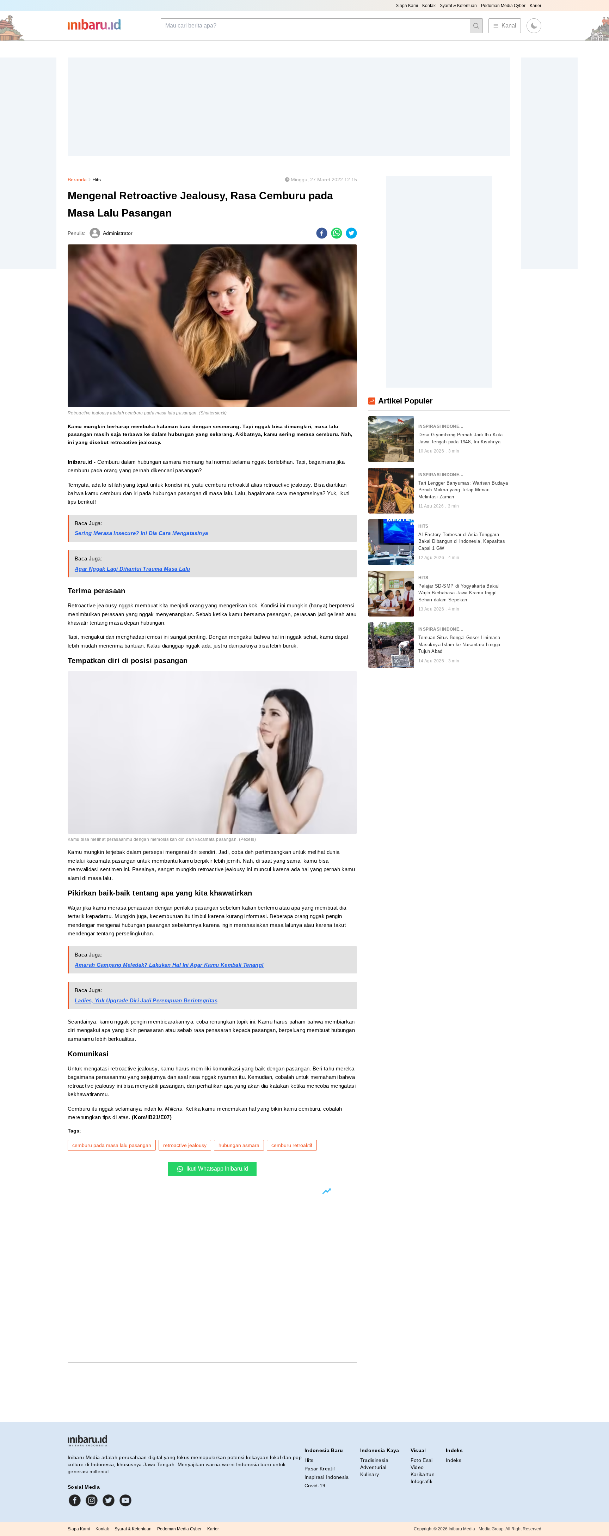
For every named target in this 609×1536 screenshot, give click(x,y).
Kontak (429, 5)
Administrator (118, 233)
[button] (533, 25)
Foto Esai (422, 1460)
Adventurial (373, 1467)
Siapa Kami (407, 5)
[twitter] (351, 233)
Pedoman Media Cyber (503, 5)
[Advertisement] (279, 106)
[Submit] (476, 26)
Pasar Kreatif (319, 1468)
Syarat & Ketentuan (458, 5)
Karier (535, 5)
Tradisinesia (374, 1460)
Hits (96, 179)
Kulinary (369, 1474)
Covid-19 (315, 1485)
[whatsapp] (336, 233)
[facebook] (321, 233)
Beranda (77, 179)
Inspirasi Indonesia (326, 1477)
